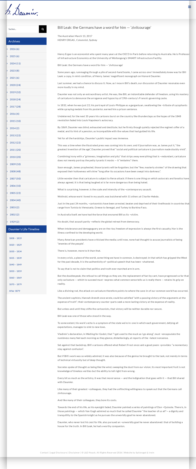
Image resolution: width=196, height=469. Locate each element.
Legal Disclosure (58, 452)
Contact (44, 452)
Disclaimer (74, 452)
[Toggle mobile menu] (190, 6)
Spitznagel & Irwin (145, 452)
